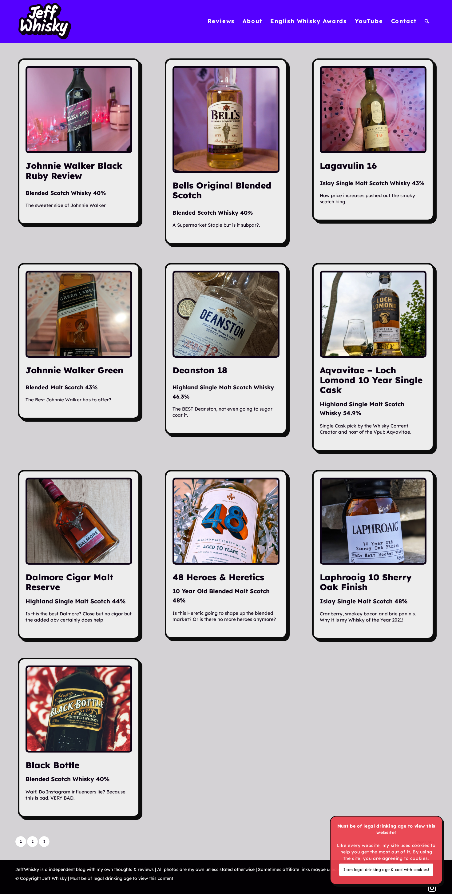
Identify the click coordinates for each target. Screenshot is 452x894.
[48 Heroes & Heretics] (225, 521)
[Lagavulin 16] (373, 109)
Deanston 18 (199, 370)
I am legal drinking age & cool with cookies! (386, 869)
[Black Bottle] (79, 709)
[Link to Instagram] (432, 887)
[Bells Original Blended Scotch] (225, 119)
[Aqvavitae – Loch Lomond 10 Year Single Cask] (373, 314)
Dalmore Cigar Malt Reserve (69, 582)
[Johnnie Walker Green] (79, 314)
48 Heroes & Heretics (218, 577)
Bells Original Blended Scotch (222, 190)
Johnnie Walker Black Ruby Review (74, 170)
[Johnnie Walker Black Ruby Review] (79, 109)
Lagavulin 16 (348, 165)
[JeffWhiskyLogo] (44, 21)
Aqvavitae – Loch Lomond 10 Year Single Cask (371, 380)
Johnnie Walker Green (74, 370)
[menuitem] (221, 21)
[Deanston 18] (225, 314)
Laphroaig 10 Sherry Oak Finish (366, 582)
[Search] (427, 21)
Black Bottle (52, 765)
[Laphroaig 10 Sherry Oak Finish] (373, 521)
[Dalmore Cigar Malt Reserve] (79, 521)
